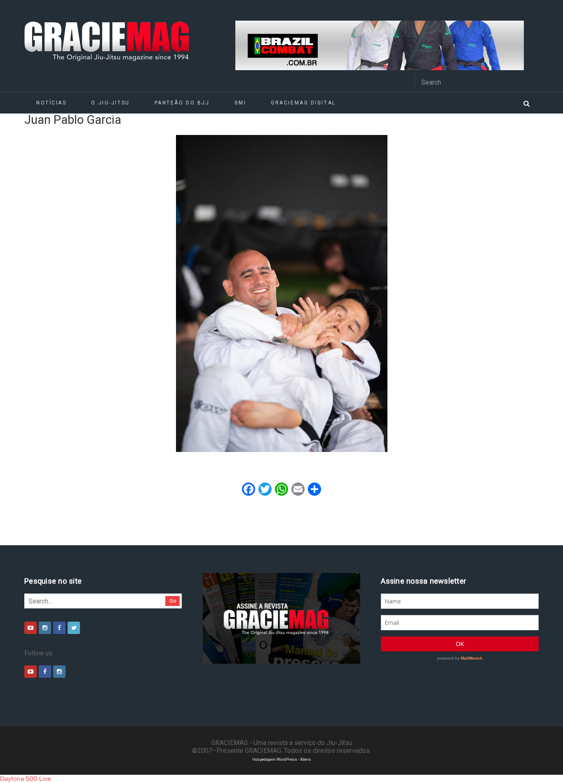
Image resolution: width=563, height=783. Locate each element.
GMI (240, 103)
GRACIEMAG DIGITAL (303, 103)
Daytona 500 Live (25, 779)
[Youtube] (30, 628)
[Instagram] (45, 628)
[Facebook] (59, 628)
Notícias (51, 103)
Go (172, 601)
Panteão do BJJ (182, 103)
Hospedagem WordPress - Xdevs (281, 759)
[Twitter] (74, 628)
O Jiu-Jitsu (110, 103)
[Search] (526, 102)
